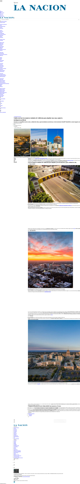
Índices (1, 36)
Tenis (1, 59)
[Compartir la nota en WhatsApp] (15, 159)
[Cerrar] (14, 17)
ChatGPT (30, 415)
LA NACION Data (2, 26)
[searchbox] (39, 19)
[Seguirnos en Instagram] (14, 465)
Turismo (1, 64)
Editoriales (1, 52)
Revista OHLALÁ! (2, 88)
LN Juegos (1, 63)
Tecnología (1, 65)
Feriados (1, 67)
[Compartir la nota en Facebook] (14, 162)
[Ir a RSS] (14, 467)
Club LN (2, 15)
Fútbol (1, 57)
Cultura (1, 45)
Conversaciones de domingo (4, 83)
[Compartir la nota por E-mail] (16, 162)
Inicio (2, 11)
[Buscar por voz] (79, 19)
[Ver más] (28, 416)
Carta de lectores (2, 82)
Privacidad (28, 476)
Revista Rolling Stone (3, 92)
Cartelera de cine (2, 74)
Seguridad (1, 43)
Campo (1, 32)
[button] (40, 65)
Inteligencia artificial (31, 413)
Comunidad (2, 46)
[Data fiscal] (14, 482)
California (19, 116)
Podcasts (1, 69)
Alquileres (30, 414)
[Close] (14, 419)
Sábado (1, 84)
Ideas (1, 85)
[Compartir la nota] (14, 159)
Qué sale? (1, 73)
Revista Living (2, 91)
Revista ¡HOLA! (2, 89)
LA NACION (16, 116)
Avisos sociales (2, 81)
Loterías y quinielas (3, 68)
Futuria (1, 30)
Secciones (2, 12)
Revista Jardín (2, 93)
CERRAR (1, 0)
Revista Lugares (2, 90)
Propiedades (2, 33)
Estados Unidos (2, 39)
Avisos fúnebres (2, 80)
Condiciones (24, 476)
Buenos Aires (2, 42)
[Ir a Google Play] (16, 470)
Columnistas (2, 53)
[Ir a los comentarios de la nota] (15, 158)
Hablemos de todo (3, 49)
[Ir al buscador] (14, 4)
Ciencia (1, 48)
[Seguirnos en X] (14, 462)
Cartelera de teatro (3, 75)
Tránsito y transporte (3, 24)
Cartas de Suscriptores (3, 54)
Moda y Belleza (2, 70)
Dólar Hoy (1, 31)
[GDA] (16, 479)
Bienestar (1, 47)
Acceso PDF (2, 78)
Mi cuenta (2, 16)
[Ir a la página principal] (40, 10)
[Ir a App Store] (16, 472)
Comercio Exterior (3, 34)
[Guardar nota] (14, 158)
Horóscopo (2, 66)
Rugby (1, 58)
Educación (1, 44)
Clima (1, 25)
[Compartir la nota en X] (15, 162)
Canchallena (2, 60)
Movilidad (1, 35)
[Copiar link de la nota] (14, 161)
